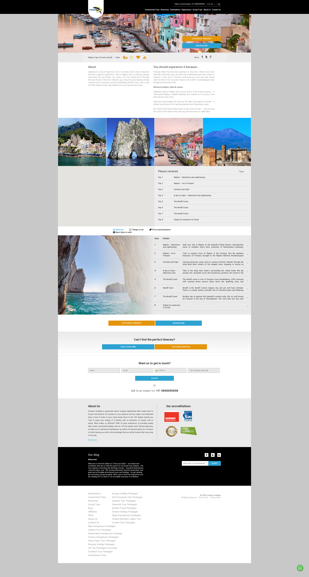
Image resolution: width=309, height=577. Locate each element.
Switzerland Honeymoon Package (105, 533)
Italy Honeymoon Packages (102, 526)
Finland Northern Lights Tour (126, 519)
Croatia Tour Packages (123, 522)
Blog (90, 508)
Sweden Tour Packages (124, 500)
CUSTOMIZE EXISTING (181, 347)
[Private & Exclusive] (130, 57)
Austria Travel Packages (124, 508)
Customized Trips (97, 497)
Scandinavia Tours (97, 555)
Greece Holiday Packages (125, 511)
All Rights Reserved (189, 497)
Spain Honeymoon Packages (126, 515)
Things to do (138, 229)
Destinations (175, 10)
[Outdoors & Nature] (143, 57)
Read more (92, 440)
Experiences (186, 10)
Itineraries (165, 10)
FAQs (91, 515)
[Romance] (137, 57)
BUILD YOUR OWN (128, 347)
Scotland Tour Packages (100, 551)
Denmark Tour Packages (124, 504)
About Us (207, 10)
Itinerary (119, 229)
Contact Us (216, 10)
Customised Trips (152, 10)
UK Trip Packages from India (102, 548)
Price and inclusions (161, 229)
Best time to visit (124, 232)
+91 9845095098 (198, 4)
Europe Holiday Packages (125, 493)
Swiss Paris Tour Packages (102, 540)
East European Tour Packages (127, 497)
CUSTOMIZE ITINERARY (201, 39)
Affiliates (92, 511)
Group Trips (197, 10)
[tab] (119, 229)
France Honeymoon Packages (103, 537)
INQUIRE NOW (201, 46)
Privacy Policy (215, 497)
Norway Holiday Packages (101, 544)
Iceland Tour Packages (99, 529)
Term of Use (203, 497)
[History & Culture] (124, 57)
